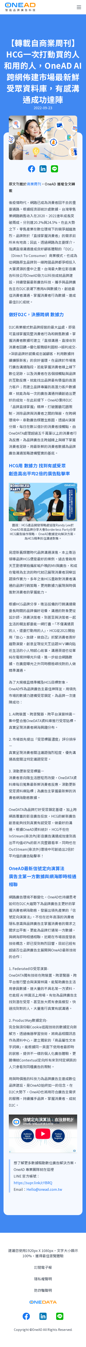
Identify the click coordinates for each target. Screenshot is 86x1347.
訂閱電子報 (43, 1267)
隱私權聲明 (43, 1278)
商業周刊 (34, 183)
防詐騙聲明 (43, 1290)
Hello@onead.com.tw (44, 1189)
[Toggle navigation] (78, 7)
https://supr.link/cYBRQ (33, 1182)
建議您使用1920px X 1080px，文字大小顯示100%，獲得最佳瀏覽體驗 (43, 1253)
